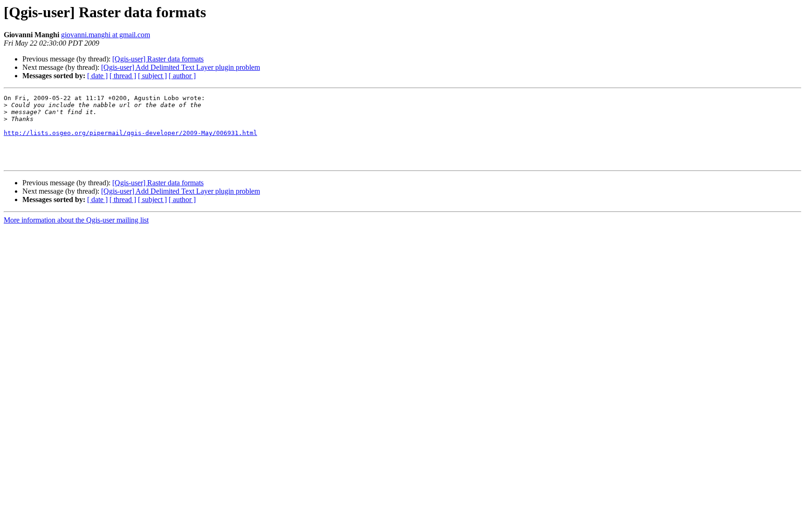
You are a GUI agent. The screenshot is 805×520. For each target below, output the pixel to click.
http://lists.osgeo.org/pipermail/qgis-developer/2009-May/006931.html (130, 132)
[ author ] (182, 76)
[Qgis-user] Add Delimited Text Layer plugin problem (180, 67)
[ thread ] (122, 76)
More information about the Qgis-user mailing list (76, 220)
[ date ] (97, 76)
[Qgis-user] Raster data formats (158, 59)
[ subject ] (152, 76)
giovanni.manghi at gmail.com (105, 35)
